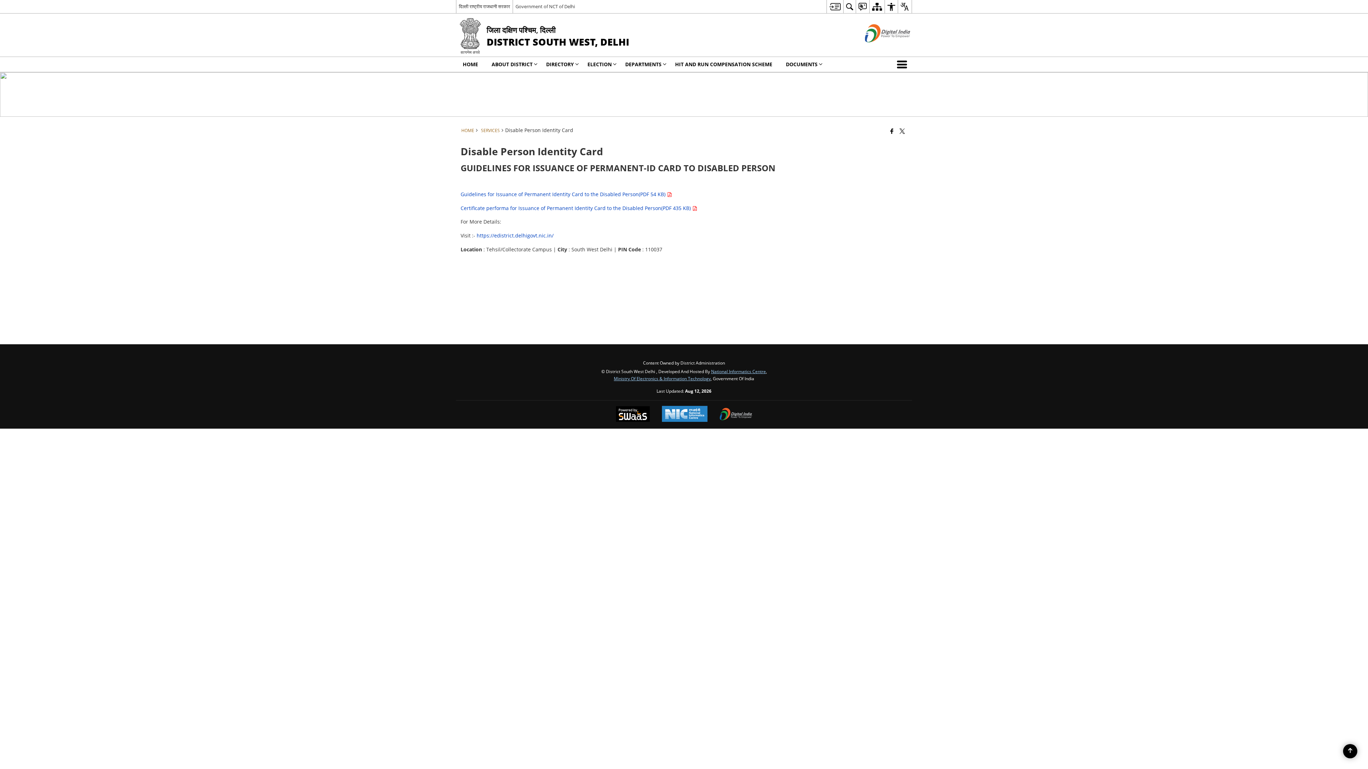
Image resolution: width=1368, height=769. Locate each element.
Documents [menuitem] (802, 64)
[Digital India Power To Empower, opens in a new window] (736, 415)
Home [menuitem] (470, 64)
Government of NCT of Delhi (545, 6)
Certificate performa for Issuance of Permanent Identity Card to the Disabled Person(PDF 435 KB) (576, 208)
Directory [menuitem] (560, 64)
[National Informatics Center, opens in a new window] (685, 415)
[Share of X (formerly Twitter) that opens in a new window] (902, 131)
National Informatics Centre (738, 371)
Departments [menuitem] (643, 64)
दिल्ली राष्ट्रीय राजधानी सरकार (484, 6)
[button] (903, 64)
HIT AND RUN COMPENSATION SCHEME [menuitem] (723, 64)
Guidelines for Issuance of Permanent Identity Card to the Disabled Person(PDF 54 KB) (564, 194)
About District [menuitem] (512, 64)
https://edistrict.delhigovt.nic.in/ (515, 235)
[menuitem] (834, 6)
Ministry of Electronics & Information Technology (662, 378)
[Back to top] (1350, 751)
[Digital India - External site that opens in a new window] (878, 48)
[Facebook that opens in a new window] (891, 131)
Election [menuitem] (599, 64)
